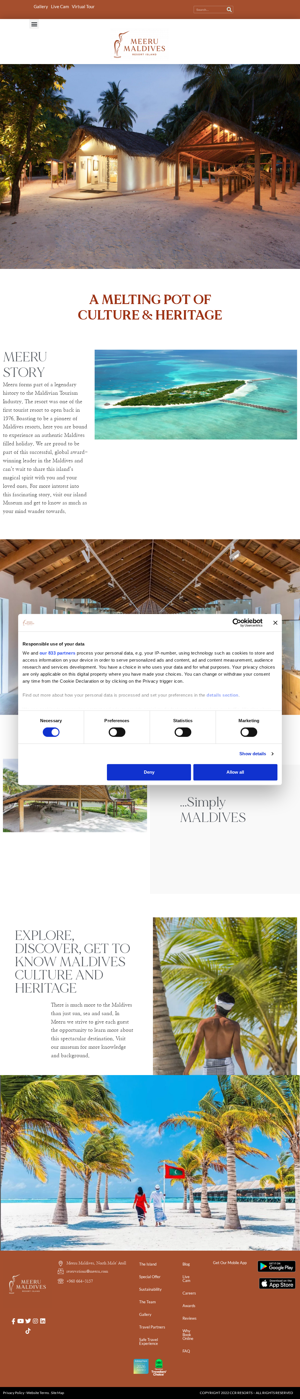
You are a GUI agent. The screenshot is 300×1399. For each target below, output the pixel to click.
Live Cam (60, 6)
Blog (186, 1264)
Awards (189, 1305)
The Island (147, 1264)
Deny (149, 772)
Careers (189, 1293)
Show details (252, 753)
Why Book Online (188, 1334)
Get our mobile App (230, 1262)
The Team (147, 1302)
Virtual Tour (83, 6)
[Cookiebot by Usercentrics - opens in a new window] (236, 622)
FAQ (186, 1351)
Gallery (41, 6)
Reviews (190, 1318)
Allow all (235, 772)
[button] (34, 24)
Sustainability (150, 1289)
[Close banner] (275, 623)
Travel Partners (152, 1327)
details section (222, 695)
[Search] (229, 9)
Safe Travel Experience (148, 1341)
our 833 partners (58, 652)
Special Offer (150, 1276)
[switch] (117, 732)
